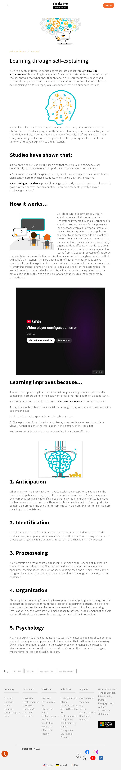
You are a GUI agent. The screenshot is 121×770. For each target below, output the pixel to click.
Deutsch (63, 765)
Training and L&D (68, 698)
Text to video (48, 701)
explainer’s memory (70, 401)
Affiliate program (12, 712)
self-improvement (66, 671)
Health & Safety (68, 723)
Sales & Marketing (69, 708)
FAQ (81, 705)
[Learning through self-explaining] (60, 31)
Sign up (109, 5)
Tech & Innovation (69, 715)
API (43, 705)
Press (6, 715)
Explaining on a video (25, 183)
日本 (75, 765)
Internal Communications (68, 703)
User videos (28, 715)
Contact (83, 708)
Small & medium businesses (31, 703)
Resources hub (86, 698)
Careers (8, 705)
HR (61, 712)
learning (31, 671)
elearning (17, 671)
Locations (8, 708)
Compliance (66, 719)
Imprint (101, 699)
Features (46, 698)
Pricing (45, 712)
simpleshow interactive (48, 725)
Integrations (47, 708)
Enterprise (28, 698)
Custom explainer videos (50, 717)
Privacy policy (105, 696)
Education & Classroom (29, 710)
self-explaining (46, 671)
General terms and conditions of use (107, 691)
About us (8, 698)
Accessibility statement (104, 712)
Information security (47, 732)
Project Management (67, 728)
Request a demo (87, 712)
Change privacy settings (106, 705)
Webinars (84, 701)
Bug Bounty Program (85, 717)
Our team (8, 701)
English (49, 765)
